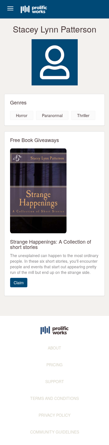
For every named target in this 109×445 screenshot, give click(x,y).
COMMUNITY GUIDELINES (54, 432)
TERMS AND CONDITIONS (54, 398)
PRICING (54, 364)
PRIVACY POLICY (54, 415)
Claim (19, 282)
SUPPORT (54, 381)
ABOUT (54, 348)
